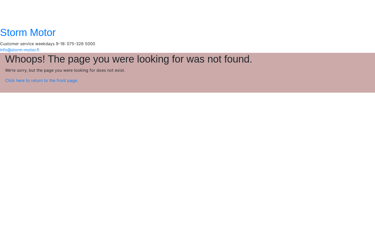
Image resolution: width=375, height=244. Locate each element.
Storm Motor (28, 32)
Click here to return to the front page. (41, 80)
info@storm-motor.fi (19, 49)
